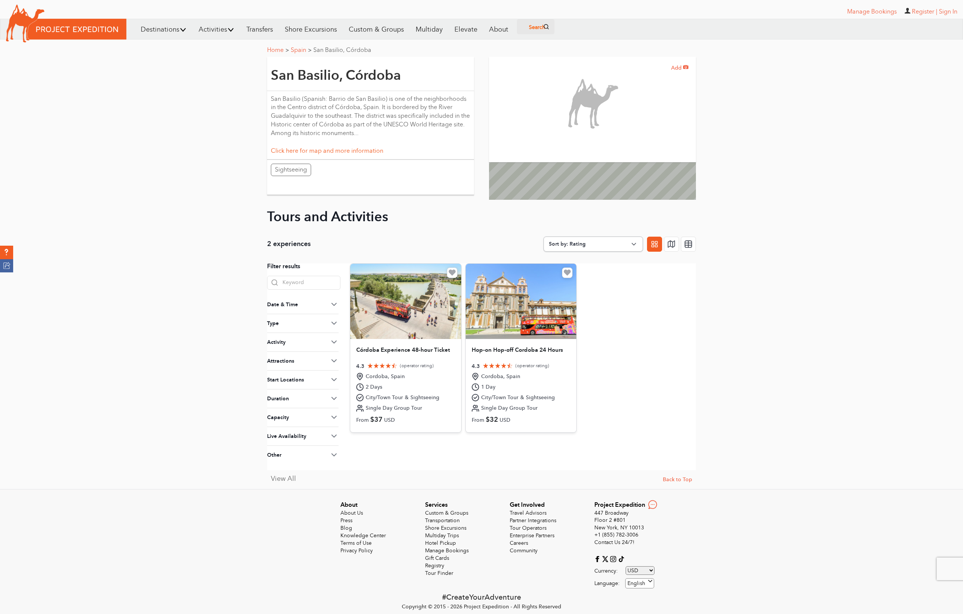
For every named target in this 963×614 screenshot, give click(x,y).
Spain (301, 50)
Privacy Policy (356, 550)
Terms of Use (356, 543)
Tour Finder (439, 573)
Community (524, 550)
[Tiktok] (621, 558)
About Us (351, 513)
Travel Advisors (528, 513)
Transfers (259, 29)
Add (679, 67)
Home (278, 50)
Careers (519, 543)
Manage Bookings (447, 550)
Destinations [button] (160, 29)
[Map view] (671, 244)
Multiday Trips (442, 535)
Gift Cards (437, 558)
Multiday (429, 29)
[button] (6, 252)
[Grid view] (654, 244)
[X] (606, 558)
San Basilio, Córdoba (342, 50)
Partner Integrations (533, 520)
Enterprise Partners (532, 535)
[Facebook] (598, 558)
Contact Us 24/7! (614, 542)
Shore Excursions (311, 29)
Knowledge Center (363, 535)
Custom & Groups (376, 29)
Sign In (948, 12)
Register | (924, 12)
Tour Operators (528, 528)
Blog (346, 528)
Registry (434, 565)
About (498, 29)
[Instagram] (614, 558)
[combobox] (639, 583)
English (636, 583)
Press (346, 520)
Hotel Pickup (440, 543)
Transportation (442, 520)
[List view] (688, 244)
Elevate (465, 29)
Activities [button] (213, 29)
